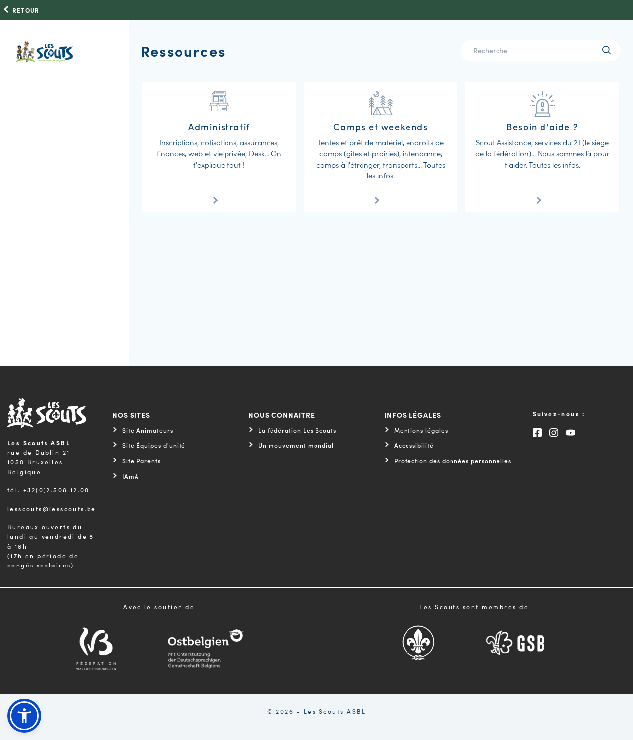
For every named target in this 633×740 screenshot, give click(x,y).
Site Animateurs (147, 430)
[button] (24, 715)
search (606, 50)
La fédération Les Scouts (297, 430)
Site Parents (141, 460)
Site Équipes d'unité (153, 445)
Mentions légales (421, 430)
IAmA (130, 476)
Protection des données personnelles (452, 460)
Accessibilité (414, 445)
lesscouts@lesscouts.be (51, 508)
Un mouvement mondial (296, 445)
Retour (25, 10)
